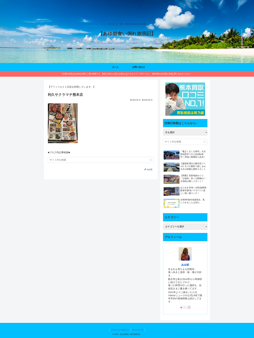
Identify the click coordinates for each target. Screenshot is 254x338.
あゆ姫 (185, 264)
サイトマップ (137, 330)
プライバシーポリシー (120, 330)
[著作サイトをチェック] (181, 307)
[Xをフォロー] (185, 307)
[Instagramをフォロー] (189, 307)
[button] (151, 159)
